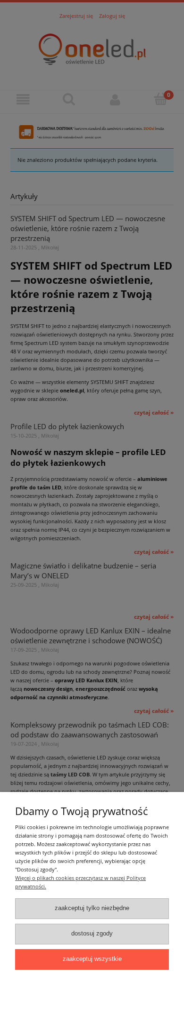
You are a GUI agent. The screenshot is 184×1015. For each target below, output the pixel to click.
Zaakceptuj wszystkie (92, 959)
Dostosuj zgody (92, 933)
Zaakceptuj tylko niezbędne (92, 908)
